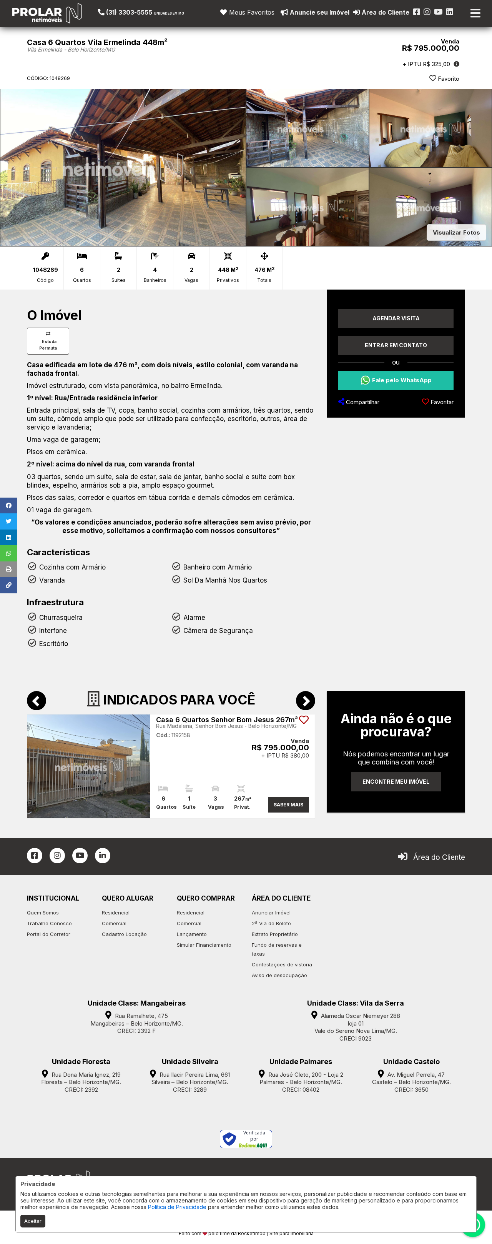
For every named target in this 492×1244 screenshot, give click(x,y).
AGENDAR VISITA (396, 318)
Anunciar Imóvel (271, 912)
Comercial (114, 923)
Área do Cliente (439, 857)
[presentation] (36, 700)
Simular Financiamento (204, 945)
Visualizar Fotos (456, 232)
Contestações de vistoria (282, 964)
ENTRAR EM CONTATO (396, 345)
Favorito (447, 78)
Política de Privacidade (177, 1207)
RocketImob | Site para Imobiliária (276, 1233)
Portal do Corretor (48, 934)
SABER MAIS (288, 805)
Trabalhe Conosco (49, 923)
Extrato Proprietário (275, 934)
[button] (145, 12)
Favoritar (441, 402)
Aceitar (33, 1221)
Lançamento (192, 934)
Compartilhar (361, 402)
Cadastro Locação (124, 934)
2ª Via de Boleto (271, 923)
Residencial (116, 912)
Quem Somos (43, 912)
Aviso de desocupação (279, 975)
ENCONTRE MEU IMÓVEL (395, 781)
